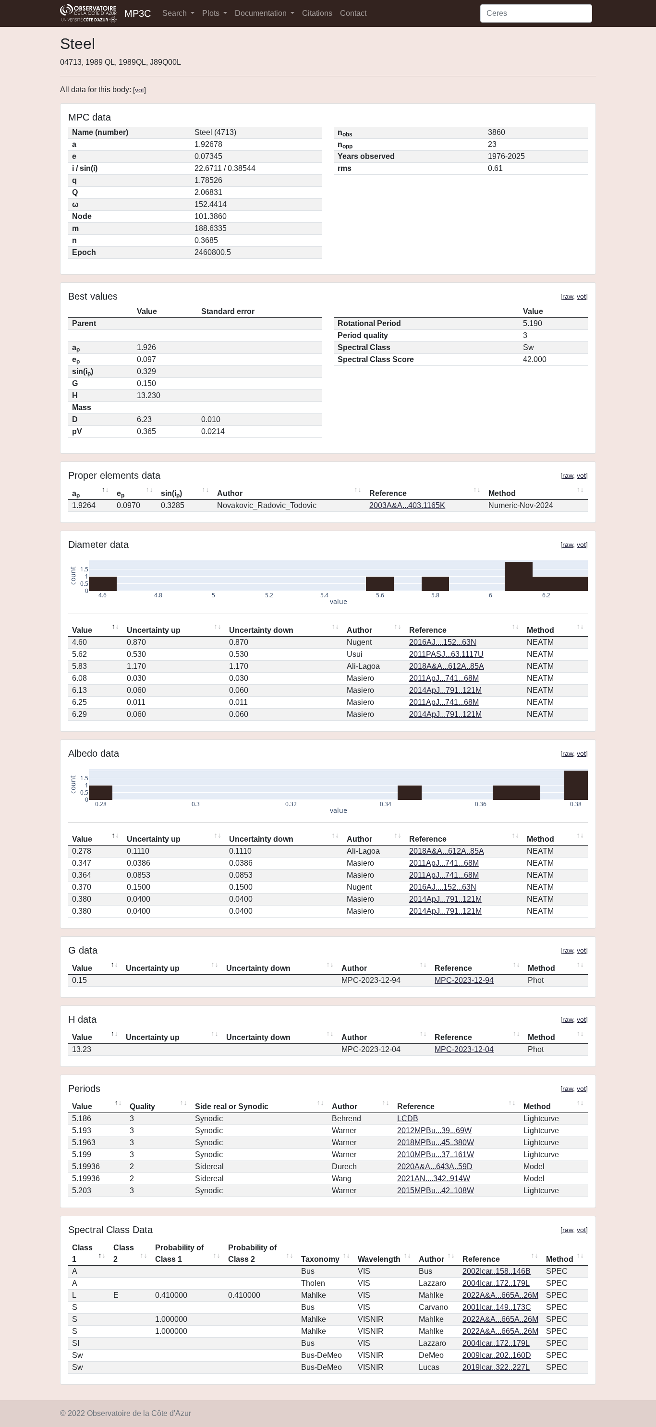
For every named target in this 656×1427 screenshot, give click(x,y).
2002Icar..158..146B (496, 1271)
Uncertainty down (261, 630)
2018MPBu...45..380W (435, 1142)
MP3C (137, 13)
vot (139, 90)
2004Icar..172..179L (496, 1283)
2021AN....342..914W (433, 1178)
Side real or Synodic (231, 1106)
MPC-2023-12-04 (464, 1049)
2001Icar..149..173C (496, 1307)
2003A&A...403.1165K (407, 505)
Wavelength (379, 1259)
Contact (353, 13)
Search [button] (175, 13)
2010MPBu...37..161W (435, 1154)
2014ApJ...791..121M (445, 690)
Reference (388, 493)
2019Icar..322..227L (496, 1367)
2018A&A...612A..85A (446, 666)
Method (502, 493)
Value (82, 630)
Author (230, 493)
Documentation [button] (262, 13)
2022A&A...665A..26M (500, 1295)
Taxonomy (320, 1259)
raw (567, 296)
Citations (317, 13)
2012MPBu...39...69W (434, 1130)
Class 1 (82, 1253)
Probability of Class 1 (179, 1253)
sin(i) (171, 494)
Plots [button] (211, 13)
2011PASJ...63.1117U (446, 654)
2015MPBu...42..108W (435, 1190)
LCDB (407, 1118)
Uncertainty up (154, 630)
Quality (142, 1106)
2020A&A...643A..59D (435, 1166)
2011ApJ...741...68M (444, 678)
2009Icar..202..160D (496, 1355)
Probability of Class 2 (252, 1253)
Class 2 (123, 1253)
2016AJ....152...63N (442, 642)
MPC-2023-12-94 (464, 980)
